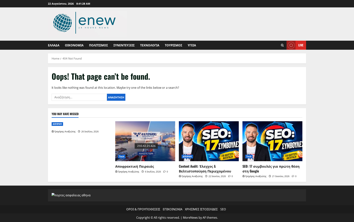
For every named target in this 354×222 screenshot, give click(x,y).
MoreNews (190, 218)
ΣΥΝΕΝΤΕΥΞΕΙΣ (124, 45)
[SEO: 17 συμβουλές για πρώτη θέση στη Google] (272, 141)
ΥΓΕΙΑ (192, 45)
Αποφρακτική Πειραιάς (134, 166)
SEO (223, 209)
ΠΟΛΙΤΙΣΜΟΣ (98, 45)
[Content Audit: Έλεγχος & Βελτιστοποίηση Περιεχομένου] (209, 141)
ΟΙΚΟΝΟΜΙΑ (74, 45)
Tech (121, 156)
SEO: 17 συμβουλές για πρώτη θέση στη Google (271, 168)
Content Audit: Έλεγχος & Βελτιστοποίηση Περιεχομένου (205, 168)
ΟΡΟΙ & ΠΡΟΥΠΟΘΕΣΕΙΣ (143, 209)
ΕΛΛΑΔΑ (53, 45)
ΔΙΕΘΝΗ (57, 124)
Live (300, 45)
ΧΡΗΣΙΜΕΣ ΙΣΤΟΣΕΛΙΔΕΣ (201, 209)
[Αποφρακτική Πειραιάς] (145, 141)
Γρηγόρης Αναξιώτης (65, 131)
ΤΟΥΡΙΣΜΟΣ (173, 45)
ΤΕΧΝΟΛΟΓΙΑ (149, 45)
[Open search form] (282, 45)
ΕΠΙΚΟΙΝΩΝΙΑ (172, 209)
